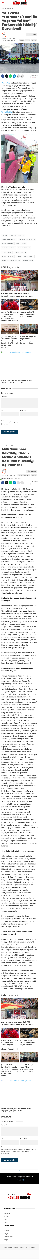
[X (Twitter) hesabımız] (20, 1180)
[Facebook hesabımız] (17, 1180)
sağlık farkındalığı (24, 248)
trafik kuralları (8, 256)
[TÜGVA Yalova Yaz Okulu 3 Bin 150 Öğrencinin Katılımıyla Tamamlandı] (19, 280)
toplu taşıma (7, 252)
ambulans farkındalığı (9, 239)
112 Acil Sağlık (6, 112)
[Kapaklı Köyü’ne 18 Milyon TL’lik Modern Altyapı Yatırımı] (29, 304)
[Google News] (34, 77)
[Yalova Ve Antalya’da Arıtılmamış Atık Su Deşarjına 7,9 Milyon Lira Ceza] (19, 364)
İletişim (6, 1240)
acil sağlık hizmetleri (17, 235)
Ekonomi (6, 1216)
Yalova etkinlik (29, 256)
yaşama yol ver (28, 260)
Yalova (18, 256)
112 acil (5, 235)
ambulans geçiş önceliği (27, 239)
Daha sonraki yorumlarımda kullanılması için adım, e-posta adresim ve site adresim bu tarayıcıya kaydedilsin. (18, 423)
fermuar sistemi (8, 244)
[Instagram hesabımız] (23, 1180)
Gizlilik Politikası (8, 1237)
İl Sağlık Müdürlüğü (9, 248)
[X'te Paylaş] (6, 76)
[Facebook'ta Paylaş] (2, 76)
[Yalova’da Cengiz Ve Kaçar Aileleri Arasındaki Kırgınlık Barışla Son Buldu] (29, 329)
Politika (6, 1222)
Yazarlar (6, 1231)
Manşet (34, 40)
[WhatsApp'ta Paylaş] (10, 76)
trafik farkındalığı (20, 252)
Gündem (27, 475)
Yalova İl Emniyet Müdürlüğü (11, 260)
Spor (5, 1219)
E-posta (23, 410)
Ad (2, 410)
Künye (6, 1234)
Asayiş (22, 40)
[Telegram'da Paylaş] (14, 76)
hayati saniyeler (21, 244)
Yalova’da (6, 83)
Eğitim (28, 40)
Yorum (4, 397)
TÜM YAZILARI (31, 35)
